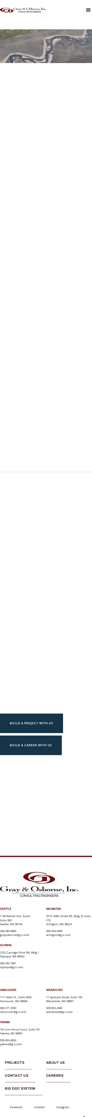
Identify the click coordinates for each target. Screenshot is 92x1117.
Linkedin (39, 1107)
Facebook (16, 1107)
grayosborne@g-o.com (14, 935)
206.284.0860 (8, 931)
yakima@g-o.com (11, 1044)
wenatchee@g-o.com (59, 1012)
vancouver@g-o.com (13, 1012)
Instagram (62, 1107)
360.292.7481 (8, 963)
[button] (88, 9)
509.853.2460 (54, 1008)
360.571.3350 (8, 1008)
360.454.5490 (54, 931)
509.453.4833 (8, 1040)
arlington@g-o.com (58, 935)
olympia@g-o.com (11, 967)
